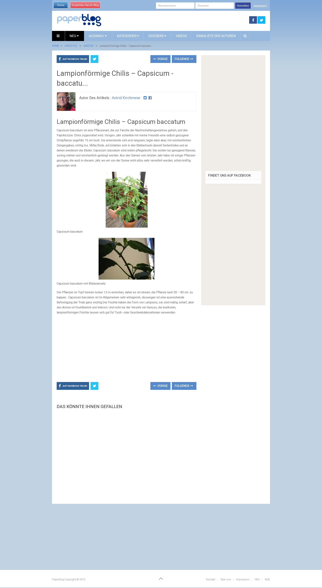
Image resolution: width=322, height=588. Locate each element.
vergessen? (260, 5)
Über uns (225, 579)
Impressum (243, 579)
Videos (181, 36)
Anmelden (243, 5)
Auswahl (97, 36)
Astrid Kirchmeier (126, 98)
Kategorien (127, 36)
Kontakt (210, 579)
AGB (267, 579)
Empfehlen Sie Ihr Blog (85, 5)
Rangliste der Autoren (216, 36)
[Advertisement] (175, 20)
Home (60, 5)
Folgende (182, 59)
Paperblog (58, 579)
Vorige (162, 59)
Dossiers (156, 36)
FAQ (257, 579)
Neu (73, 36)
